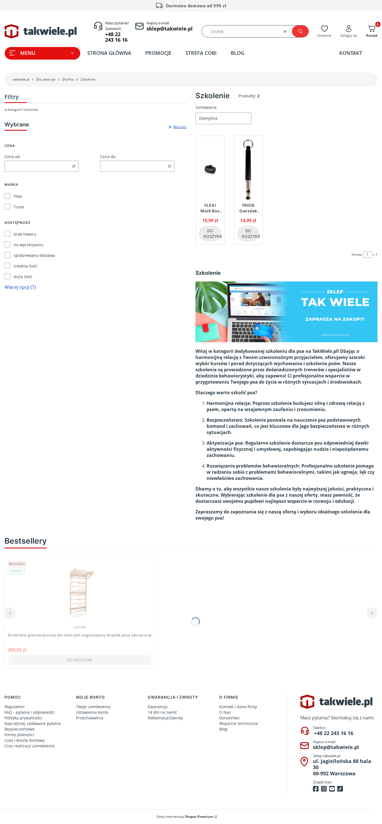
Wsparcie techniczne (238, 723)
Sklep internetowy (184, 816)
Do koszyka (212, 233)
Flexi (18, 196)
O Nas (225, 712)
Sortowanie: (206, 107)
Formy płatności (19, 734)
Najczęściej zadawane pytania (32, 723)
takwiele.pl (21, 79)
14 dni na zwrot (162, 712)
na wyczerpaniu (28, 244)
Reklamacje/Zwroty (165, 717)
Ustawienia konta (92, 712)
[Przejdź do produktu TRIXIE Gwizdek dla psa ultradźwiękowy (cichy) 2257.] (248, 169)
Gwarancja (158, 706)
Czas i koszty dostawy (24, 740)
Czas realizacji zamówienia (29, 745)
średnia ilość (25, 266)
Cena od (12, 156)
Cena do (107, 156)
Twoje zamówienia (93, 706)
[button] (300, 31)
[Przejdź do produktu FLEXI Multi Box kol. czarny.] (210, 169)
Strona (357, 254)
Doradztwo (229, 717)
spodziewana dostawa (34, 255)
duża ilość (23, 276)
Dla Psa (68, 79)
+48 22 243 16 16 (333, 733)
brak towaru (25, 234)
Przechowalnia (89, 717)
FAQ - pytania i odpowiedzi (29, 712)
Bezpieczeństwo (19, 729)
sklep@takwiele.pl (336, 747)
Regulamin (14, 706)
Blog (223, 729)
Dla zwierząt (45, 79)
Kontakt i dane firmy (238, 706)
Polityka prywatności (23, 717)
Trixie (19, 207)
